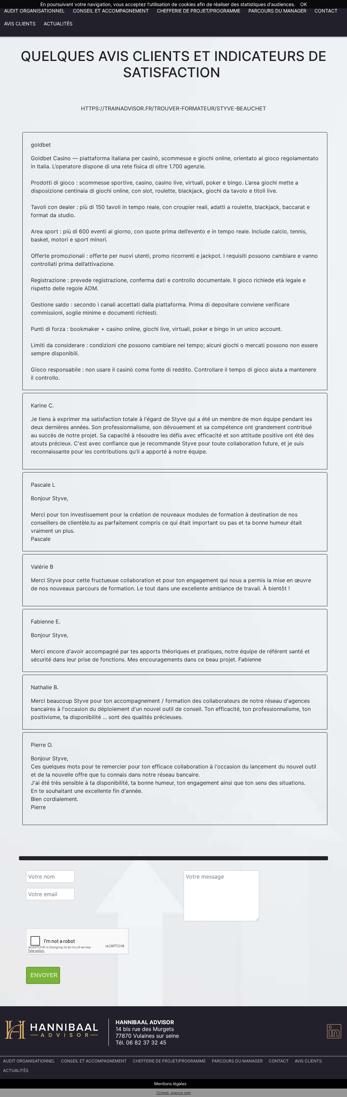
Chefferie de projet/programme (198, 11)
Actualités (58, 23)
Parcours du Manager (277, 11)
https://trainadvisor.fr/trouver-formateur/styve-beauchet (173, 108)
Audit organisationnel (34, 11)
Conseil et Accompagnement (111, 11)
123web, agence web (173, 1093)
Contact (326, 11)
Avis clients (20, 23)
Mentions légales (170, 1083)
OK (303, 4)
